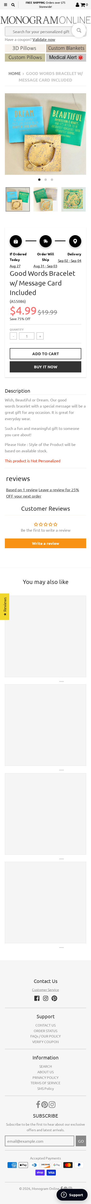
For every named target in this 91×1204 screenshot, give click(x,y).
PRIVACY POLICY (45, 1077)
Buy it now (45, 366)
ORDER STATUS (45, 1030)
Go (81, 1141)
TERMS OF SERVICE (45, 1083)
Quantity (17, 329)
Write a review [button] (45, 543)
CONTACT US (45, 1025)
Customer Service (45, 989)
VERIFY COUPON (45, 1041)
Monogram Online (45, 1188)
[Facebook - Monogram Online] (37, 998)
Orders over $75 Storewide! (45, 4)
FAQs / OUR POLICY (45, 1036)
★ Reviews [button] (4, 606)
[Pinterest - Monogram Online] (54, 998)
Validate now (44, 39)
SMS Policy (45, 1088)
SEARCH (45, 1066)
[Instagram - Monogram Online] (46, 998)
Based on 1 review (22, 489)
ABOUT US (45, 1072)
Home (14, 73)
